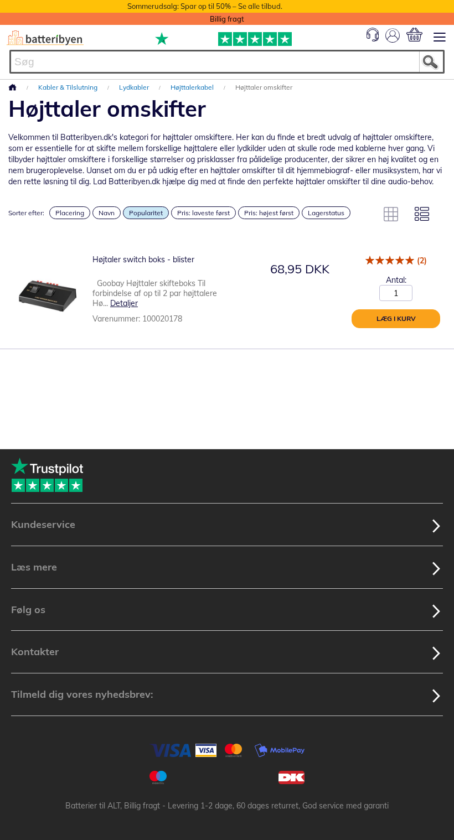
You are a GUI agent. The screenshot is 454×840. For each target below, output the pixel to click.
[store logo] (45, 37)
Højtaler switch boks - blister (143, 260)
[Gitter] (391, 214)
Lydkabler (135, 87)
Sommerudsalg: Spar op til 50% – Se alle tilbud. (204, 6)
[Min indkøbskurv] (414, 35)
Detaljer (124, 303)
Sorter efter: (26, 213)
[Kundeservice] (373, 39)
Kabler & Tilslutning (68, 87)
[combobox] (227, 62)
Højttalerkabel (193, 87)
